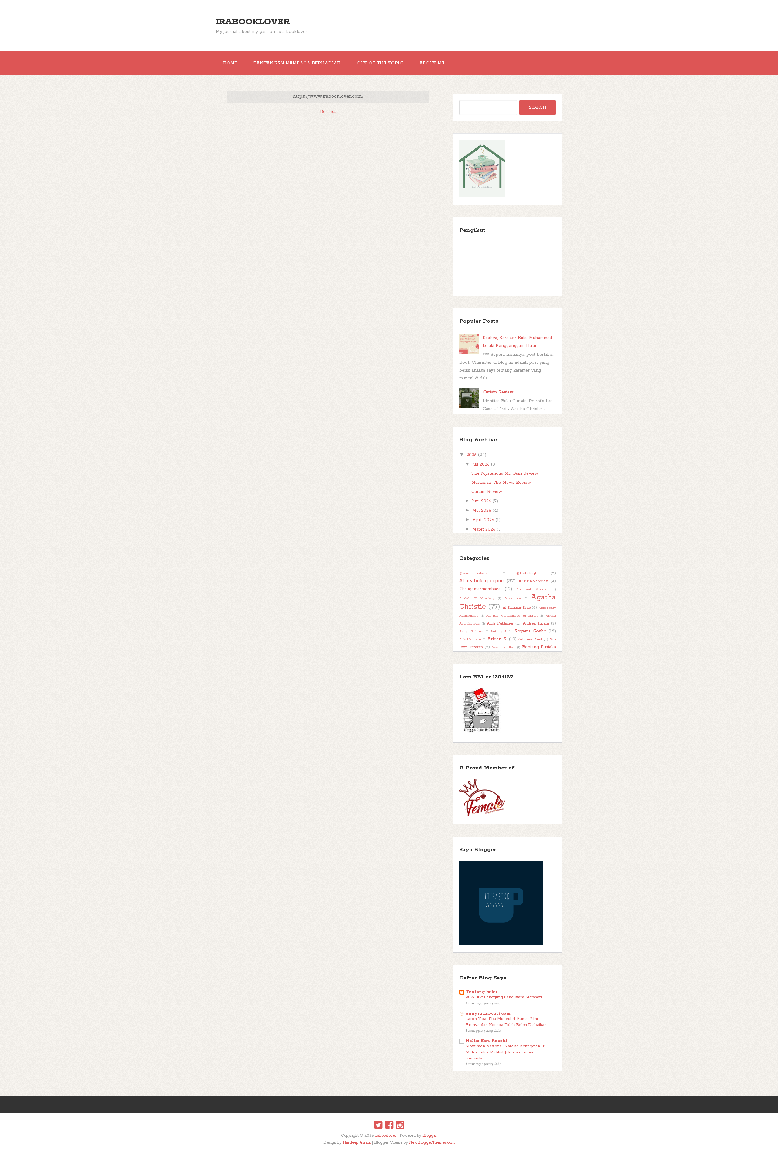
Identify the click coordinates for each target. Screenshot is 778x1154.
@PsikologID (528, 573)
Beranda (328, 111)
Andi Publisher (500, 623)
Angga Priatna (471, 631)
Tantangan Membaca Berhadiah (297, 63)
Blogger (429, 1135)
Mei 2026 (481, 510)
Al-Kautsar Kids (517, 607)
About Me (432, 63)
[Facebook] (389, 1126)
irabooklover (253, 21)
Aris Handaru (470, 639)
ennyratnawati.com (488, 1013)
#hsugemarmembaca (480, 589)
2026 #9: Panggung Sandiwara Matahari (504, 997)
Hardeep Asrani (357, 1142)
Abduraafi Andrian (532, 589)
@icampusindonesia (475, 573)
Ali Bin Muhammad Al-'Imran (512, 616)
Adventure (512, 598)
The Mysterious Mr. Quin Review (504, 473)
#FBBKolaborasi (533, 581)
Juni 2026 (481, 501)
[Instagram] (400, 1126)
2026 (471, 455)
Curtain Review (498, 392)
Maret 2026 (483, 529)
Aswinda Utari (503, 647)
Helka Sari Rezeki (487, 1041)
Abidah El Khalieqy (476, 598)
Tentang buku (481, 992)
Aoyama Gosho (530, 631)
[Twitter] (378, 1126)
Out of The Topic (380, 63)
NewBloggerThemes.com (432, 1142)
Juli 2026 (481, 464)
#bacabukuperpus (481, 580)
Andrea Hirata (536, 623)
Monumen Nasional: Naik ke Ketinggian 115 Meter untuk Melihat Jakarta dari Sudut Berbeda (506, 1052)
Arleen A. (497, 639)
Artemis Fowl (530, 639)
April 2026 (483, 520)
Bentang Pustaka (539, 647)
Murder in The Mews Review (501, 482)
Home (230, 63)
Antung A (499, 631)
